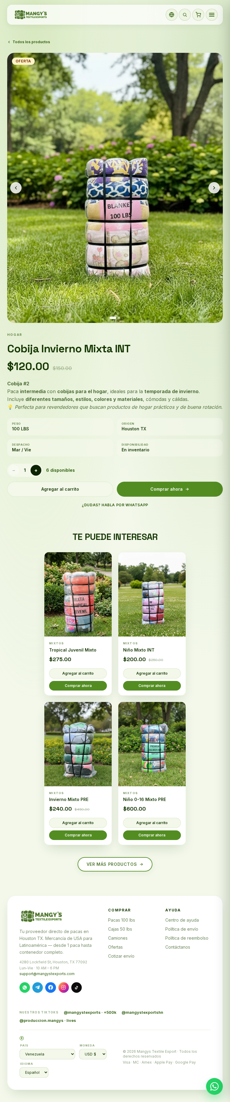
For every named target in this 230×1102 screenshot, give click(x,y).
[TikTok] (76, 987)
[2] (119, 318)
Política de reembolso (186, 938)
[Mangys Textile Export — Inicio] (31, 14)
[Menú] (212, 15)
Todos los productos (31, 42)
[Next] (214, 188)
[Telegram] (37, 987)
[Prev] (16, 188)
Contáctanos (177, 947)
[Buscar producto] (185, 15)
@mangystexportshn (142, 1012)
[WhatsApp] (24, 987)
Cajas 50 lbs (120, 929)
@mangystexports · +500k (90, 1012)
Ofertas (115, 947)
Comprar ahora (166, 489)
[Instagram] (63, 987)
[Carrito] (198, 15)
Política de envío (181, 929)
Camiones (118, 938)
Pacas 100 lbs (121, 920)
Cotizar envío (121, 956)
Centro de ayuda (182, 920)
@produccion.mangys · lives (47, 1020)
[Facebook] (50, 987)
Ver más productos (112, 864)
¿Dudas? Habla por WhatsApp (115, 505)
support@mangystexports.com (47, 973)
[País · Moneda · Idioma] (172, 15)
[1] (113, 318)
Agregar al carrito (60, 489)
